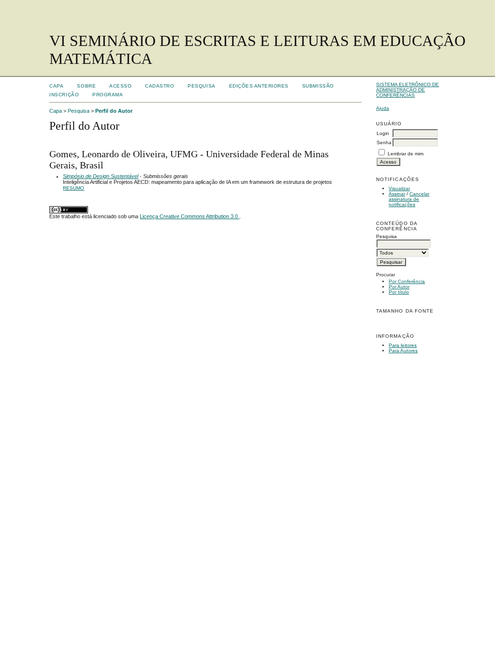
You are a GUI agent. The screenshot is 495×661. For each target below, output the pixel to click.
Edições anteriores (259, 86)
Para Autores (403, 350)
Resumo (73, 188)
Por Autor (399, 286)
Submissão (318, 86)
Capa (56, 86)
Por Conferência (407, 281)
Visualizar (399, 188)
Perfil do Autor (113, 111)
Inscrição (64, 94)
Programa (107, 94)
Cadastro (159, 86)
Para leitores (403, 345)
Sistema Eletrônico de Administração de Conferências (407, 90)
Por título (399, 292)
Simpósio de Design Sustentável (100, 176)
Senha (384, 142)
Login (383, 133)
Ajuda (382, 108)
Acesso (120, 86)
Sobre (86, 86)
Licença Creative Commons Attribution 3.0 (189, 216)
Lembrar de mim (405, 153)
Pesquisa (201, 86)
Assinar (397, 193)
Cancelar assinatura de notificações (409, 199)
